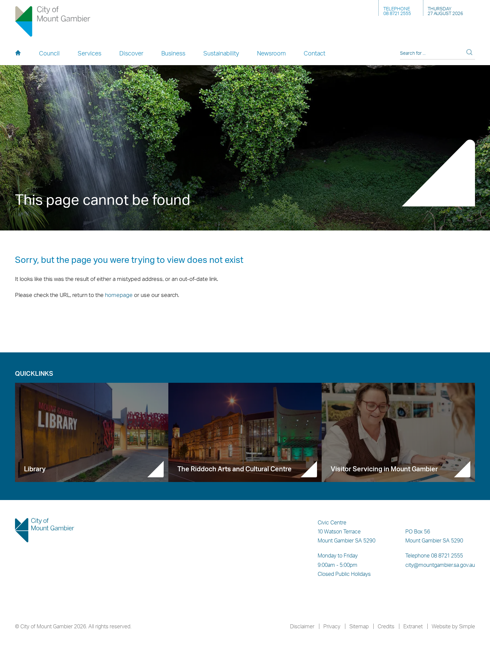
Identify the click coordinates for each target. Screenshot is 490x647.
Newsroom (271, 53)
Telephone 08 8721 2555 (434, 555)
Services (89, 53)
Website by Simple (453, 626)
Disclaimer (302, 626)
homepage (119, 294)
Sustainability (221, 53)
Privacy (331, 626)
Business (173, 53)
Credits (386, 626)
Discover (131, 53)
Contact (314, 53)
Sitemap (359, 626)
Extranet (413, 626)
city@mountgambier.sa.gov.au (440, 564)
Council (49, 53)
